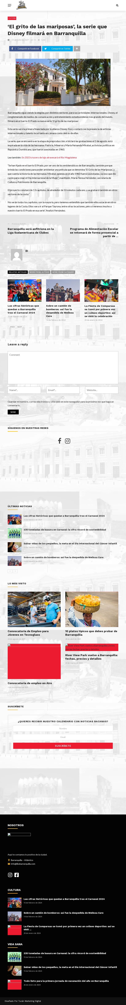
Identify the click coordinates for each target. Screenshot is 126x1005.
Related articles (18, 272)
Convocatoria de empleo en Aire (30, 683)
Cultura (12, 18)
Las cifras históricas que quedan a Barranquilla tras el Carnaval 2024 (23, 309)
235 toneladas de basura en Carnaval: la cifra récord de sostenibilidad (65, 529)
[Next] (15, 571)
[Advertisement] (63, 474)
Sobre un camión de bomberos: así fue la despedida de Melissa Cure (63, 557)
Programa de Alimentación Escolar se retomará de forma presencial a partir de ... (94, 232)
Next (19, 327)
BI (9, 39)
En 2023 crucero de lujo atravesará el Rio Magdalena (49, 157)
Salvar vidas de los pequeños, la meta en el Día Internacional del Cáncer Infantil (70, 543)
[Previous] (10, 571)
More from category (63, 272)
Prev (12, 327)
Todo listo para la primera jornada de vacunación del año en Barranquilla (66, 981)
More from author (39, 272)
